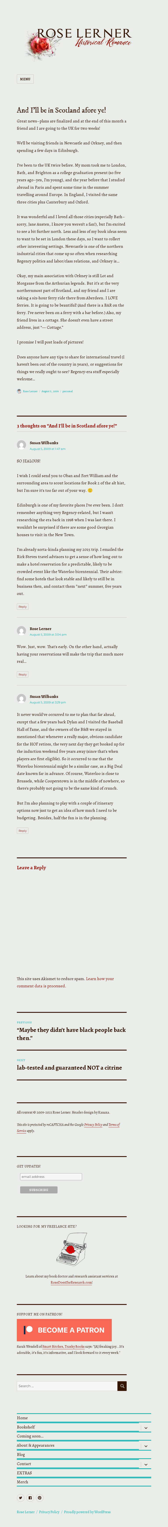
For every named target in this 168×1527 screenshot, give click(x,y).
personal (68, 391)
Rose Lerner (30, 391)
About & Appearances (35, 1445)
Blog (21, 1454)
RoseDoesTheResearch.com (71, 1282)
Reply (23, 606)
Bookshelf (26, 1427)
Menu (25, 79)
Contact (24, 1464)
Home (22, 1418)
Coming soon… (30, 1436)
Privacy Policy (93, 1124)
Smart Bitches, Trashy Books (63, 1346)
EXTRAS (24, 1473)
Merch (22, 1482)
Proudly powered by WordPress (87, 1512)
